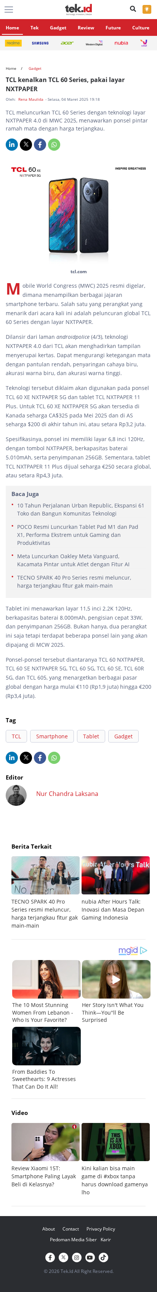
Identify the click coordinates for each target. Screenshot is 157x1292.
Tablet (91, 736)
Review (86, 27)
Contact (70, 1229)
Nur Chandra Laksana (67, 793)
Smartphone (52, 736)
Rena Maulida (31, 99)
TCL (16, 736)
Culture (140, 27)
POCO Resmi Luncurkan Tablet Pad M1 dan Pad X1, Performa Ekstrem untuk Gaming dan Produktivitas (77, 534)
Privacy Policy (101, 1229)
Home (12, 27)
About (48, 1229)
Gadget (58, 27)
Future (113, 27)
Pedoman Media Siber (73, 1239)
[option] (46, 893)
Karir (106, 1239)
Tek (34, 27)
